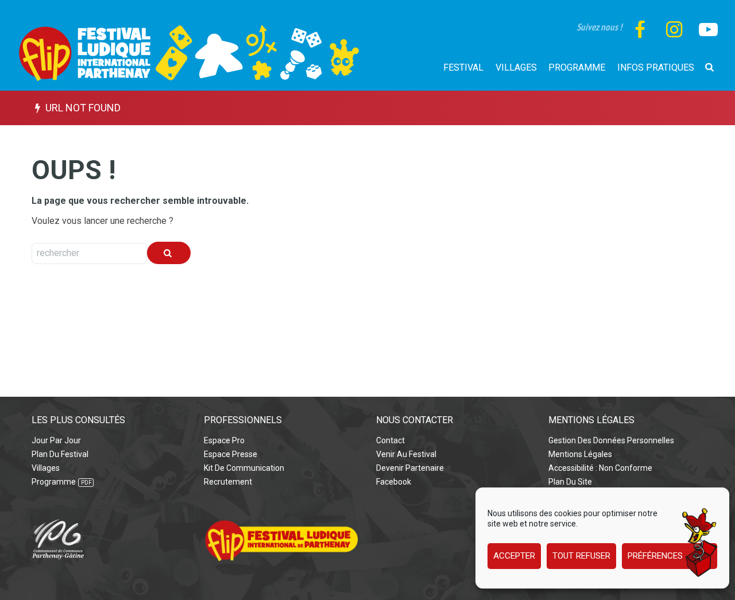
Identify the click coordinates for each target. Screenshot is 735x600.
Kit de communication (244, 468)
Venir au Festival (406, 454)
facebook (393, 481)
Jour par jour (56, 440)
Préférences (655, 556)
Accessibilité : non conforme (600, 468)
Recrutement (228, 481)
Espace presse (230, 454)
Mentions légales (580, 454)
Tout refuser (581, 556)
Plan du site (570, 481)
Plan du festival (60, 454)
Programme (54, 481)
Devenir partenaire (410, 468)
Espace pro (224, 440)
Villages (46, 468)
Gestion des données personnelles (611, 440)
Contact (390, 440)
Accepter (514, 556)
